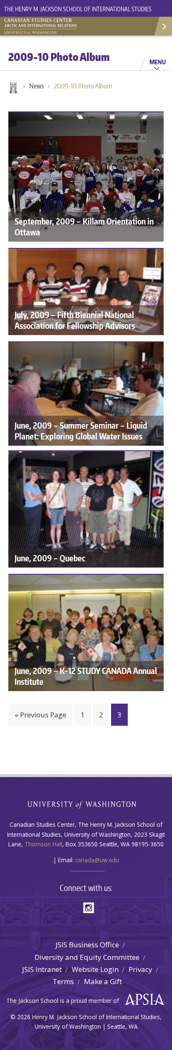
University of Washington (86, 804)
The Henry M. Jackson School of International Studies (78, 9)
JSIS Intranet (42, 969)
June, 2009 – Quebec (50, 558)
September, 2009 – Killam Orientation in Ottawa (84, 226)
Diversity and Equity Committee (87, 957)
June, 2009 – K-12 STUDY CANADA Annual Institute (86, 676)
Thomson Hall (43, 844)
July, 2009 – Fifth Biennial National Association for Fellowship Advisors (75, 320)
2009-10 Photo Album (83, 86)
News (36, 86)
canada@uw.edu (97, 860)
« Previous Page (40, 714)
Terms (63, 981)
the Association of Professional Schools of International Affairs (142, 999)
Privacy (140, 969)
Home (12, 88)
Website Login (95, 969)
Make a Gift (103, 981)
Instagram (91, 907)
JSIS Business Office (87, 944)
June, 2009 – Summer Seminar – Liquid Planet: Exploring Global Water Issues (81, 431)
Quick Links (162, 26)
